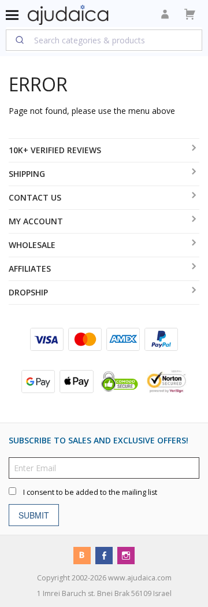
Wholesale (32, 244)
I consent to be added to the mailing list (90, 492)
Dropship (28, 292)
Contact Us (35, 197)
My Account (36, 221)
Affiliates (30, 268)
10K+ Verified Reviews (55, 150)
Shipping (27, 173)
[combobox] (104, 40)
